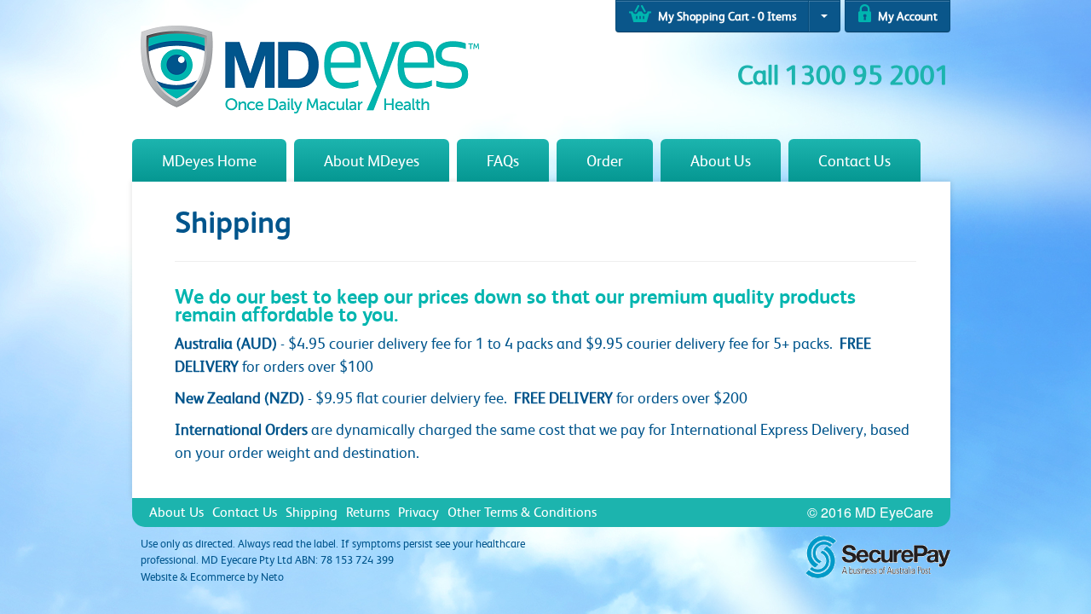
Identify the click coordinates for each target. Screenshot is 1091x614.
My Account (906, 16)
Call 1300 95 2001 (843, 74)
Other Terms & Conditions (522, 511)
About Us (720, 160)
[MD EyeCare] (310, 67)
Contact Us (854, 160)
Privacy (418, 511)
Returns (368, 511)
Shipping (312, 511)
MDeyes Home (209, 160)
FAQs (503, 160)
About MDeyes (371, 160)
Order (604, 160)
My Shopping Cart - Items (725, 16)
